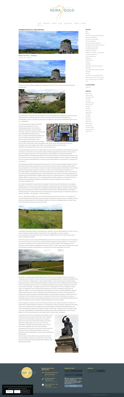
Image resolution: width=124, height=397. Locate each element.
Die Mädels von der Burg (92, 47)
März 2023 (88, 93)
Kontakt (87, 62)
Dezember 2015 (90, 127)
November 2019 (90, 97)
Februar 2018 (89, 104)
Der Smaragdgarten (91, 41)
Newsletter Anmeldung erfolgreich (94, 66)
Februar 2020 (89, 95)
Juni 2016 (88, 116)
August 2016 (89, 112)
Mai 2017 (88, 108)
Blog (87, 31)
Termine (88, 73)
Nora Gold (88, 67)
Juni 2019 (88, 101)
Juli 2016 (88, 114)
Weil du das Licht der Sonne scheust (95, 77)
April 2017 (88, 110)
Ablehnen (17, 391)
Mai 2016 (88, 118)
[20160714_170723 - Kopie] (48, 42)
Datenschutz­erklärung (91, 37)
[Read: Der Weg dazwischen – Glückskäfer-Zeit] (43, 379)
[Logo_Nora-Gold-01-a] (62, 11)
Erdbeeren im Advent (91, 50)
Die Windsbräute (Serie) (92, 48)
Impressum (88, 58)
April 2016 (88, 120)
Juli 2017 (88, 106)
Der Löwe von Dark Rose (92, 39)
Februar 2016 (89, 123)
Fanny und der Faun (91, 56)
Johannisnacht (89, 60)
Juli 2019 (88, 99)
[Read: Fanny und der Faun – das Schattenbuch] (43, 385)
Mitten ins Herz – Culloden (28, 55)
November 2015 (90, 129)
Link (73, 383)
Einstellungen (25, 391)
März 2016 (88, 121)
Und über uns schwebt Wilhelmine (94, 75)
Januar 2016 (89, 125)
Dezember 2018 (90, 102)
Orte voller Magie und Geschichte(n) (95, 69)
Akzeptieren (9, 391)
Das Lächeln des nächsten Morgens (95, 35)
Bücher (87, 33)
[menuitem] (39, 23)
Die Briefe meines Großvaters (93, 43)
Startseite (88, 71)
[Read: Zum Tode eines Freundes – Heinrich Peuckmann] (43, 373)
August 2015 (89, 131)
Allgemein (29, 57)
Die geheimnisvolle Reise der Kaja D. (95, 45)
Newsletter (88, 64)
